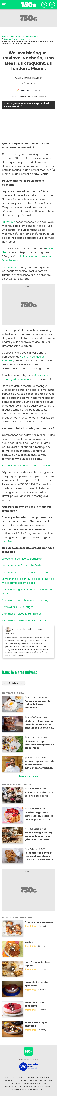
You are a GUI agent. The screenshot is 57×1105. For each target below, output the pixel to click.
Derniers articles (28, 776)
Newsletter (31, 1078)
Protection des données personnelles (23, 1086)
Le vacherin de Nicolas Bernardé (22, 558)
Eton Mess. (8, 541)
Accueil (5, 36)
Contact (20, 1078)
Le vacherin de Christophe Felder (22, 565)
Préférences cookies (22, 1089)
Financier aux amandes (39, 922)
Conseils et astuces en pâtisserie (17, 39)
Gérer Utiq (38, 1089)
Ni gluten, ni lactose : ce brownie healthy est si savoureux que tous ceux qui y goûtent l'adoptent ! (40, 725)
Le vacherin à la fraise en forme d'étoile (26, 572)
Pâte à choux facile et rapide (38, 964)
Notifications (44, 1078)
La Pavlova (8, 222)
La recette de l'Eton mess (14, 683)
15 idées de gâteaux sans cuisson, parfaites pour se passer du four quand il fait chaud (39, 816)
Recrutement (23, 1081)
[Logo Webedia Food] (28, 1066)
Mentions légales (38, 1081)
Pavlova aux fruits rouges (17, 607)
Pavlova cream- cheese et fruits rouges (26, 600)
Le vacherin (9, 267)
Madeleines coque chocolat (36, 1024)
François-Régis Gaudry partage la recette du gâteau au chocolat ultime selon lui (38, 836)
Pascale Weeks (24, 629)
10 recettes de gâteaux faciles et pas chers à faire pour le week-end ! (39, 856)
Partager (31, 83)
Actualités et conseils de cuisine (24, 36)
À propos (9, 1078)
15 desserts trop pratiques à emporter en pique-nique (39, 745)
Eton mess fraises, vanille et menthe (24, 620)
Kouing (29, 942)
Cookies (46, 1086)
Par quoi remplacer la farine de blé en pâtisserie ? (37, 704)
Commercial (9, 1081)
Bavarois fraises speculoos (34, 1004)
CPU (12, 1083)
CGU (50, 1081)
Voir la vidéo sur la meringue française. (26, 465)
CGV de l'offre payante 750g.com (30, 1083)
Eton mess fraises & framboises (22, 613)
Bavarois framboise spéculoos (36, 984)
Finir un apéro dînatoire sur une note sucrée (39, 794)
